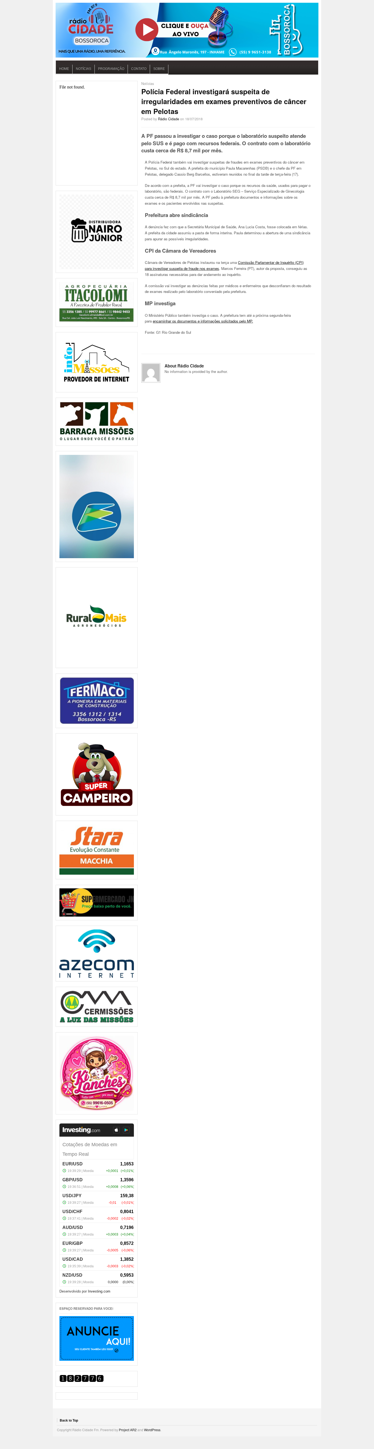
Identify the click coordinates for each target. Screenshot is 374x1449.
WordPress (152, 1429)
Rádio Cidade (168, 118)
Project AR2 (128, 1429)
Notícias (83, 69)
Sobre (159, 69)
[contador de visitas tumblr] (81, 1380)
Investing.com (99, 1291)
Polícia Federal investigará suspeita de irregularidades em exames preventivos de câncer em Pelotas (223, 101)
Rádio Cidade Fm (187, 30)
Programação (111, 69)
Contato (138, 69)
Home (64, 69)
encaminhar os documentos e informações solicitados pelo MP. (203, 321)
